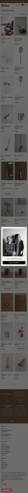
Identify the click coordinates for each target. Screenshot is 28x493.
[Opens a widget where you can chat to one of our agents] (6, 490)
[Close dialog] (25, 228)
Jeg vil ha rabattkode (14, 262)
